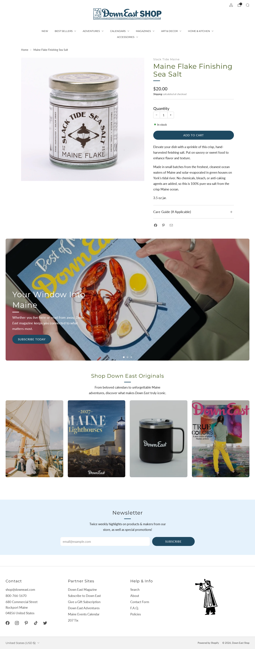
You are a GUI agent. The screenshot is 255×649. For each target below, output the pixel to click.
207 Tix (73, 620)
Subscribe (173, 541)
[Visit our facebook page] (7, 623)
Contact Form (139, 602)
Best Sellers (64, 31)
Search (134, 589)
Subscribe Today (32, 339)
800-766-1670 (16, 596)
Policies (135, 614)
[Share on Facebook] (155, 225)
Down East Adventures (83, 608)
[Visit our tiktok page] (35, 623)
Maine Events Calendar (83, 614)
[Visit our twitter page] (45, 623)
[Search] (247, 5)
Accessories (125, 36)
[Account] (231, 5)
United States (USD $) (21, 643)
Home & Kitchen (199, 31)
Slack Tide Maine (166, 59)
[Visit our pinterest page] (26, 623)
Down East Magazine (82, 589)
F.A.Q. (134, 608)
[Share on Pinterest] (163, 225)
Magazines (143, 31)
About (134, 596)
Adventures (91, 31)
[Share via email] (171, 225)
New (45, 31)
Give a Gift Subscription (84, 602)
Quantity (161, 108)
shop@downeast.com (20, 589)
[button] (124, 357)
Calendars (118, 31)
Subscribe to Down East (84, 596)
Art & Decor (169, 31)
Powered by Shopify (208, 642)
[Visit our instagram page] (16, 623)
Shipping (157, 94)
